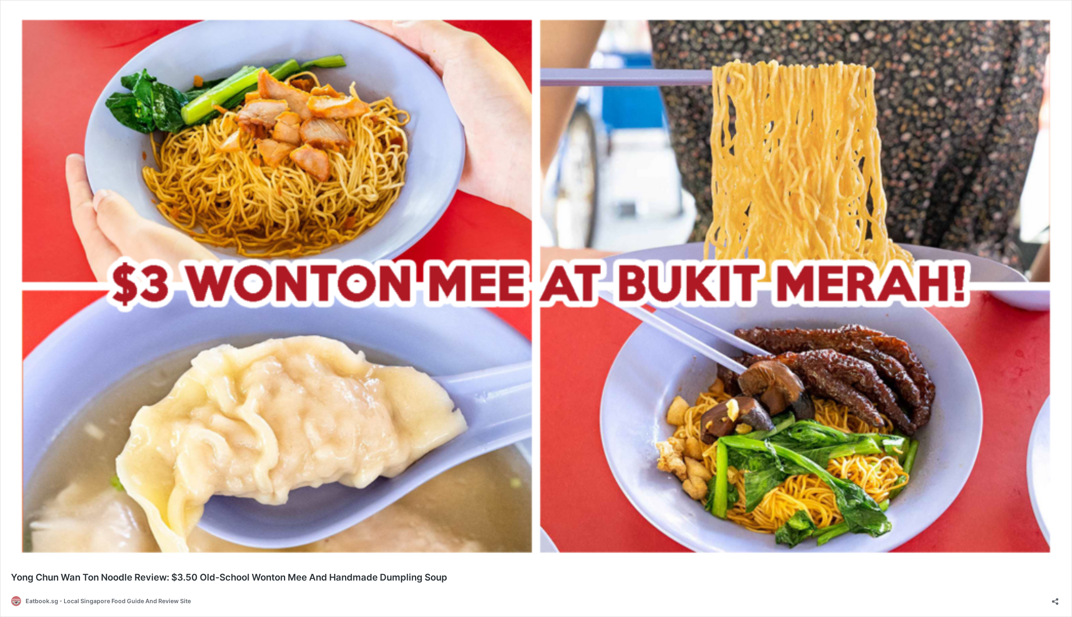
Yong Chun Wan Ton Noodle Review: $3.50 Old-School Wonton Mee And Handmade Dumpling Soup (229, 577)
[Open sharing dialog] (1055, 598)
